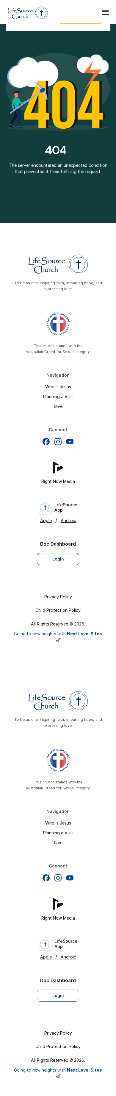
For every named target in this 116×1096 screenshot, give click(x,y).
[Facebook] (46, 441)
